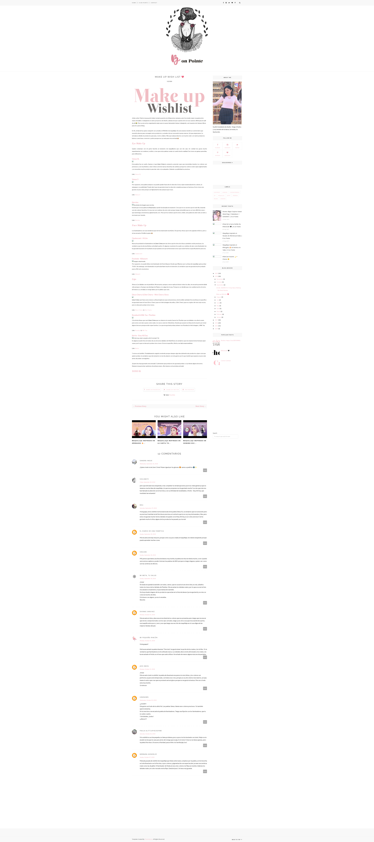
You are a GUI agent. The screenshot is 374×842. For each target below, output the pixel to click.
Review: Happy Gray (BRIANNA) (230, 340)
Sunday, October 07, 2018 (147, 757)
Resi (141, 505)
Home (134, 2)
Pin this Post (189, 389)
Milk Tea (144, 330)
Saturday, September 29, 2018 (148, 508)
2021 (216, 273)
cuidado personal (234, 192)
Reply (205, 470)
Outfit (228, 195)
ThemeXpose (149, 839)
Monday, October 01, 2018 (147, 614)
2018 (216, 276)
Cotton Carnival (226, 360)
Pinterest (217, 155)
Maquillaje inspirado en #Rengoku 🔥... (143, 442)
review (216, 198)
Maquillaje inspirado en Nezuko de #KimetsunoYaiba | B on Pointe (232, 235)
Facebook (217, 147)
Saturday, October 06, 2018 (147, 734)
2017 (216, 320)
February (219, 314)
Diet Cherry (148, 310)
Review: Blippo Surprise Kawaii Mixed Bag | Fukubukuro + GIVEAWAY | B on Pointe (232, 214)
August (219, 297)
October (219, 282)
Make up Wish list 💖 (222, 294)
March (218, 311)
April (218, 308)
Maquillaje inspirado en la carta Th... (169, 442)
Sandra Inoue (146, 461)
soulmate (144, 479)
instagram (227, 147)
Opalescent (138, 253)
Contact (154, 2)
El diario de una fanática (152, 531)
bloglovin (227, 155)
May (218, 306)
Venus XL (138, 174)
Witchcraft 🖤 (225, 350)
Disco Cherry (139, 310)
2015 (216, 326)
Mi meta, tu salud (148, 575)
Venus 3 (137, 195)
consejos (224, 192)
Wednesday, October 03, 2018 (148, 700)
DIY (215, 195)
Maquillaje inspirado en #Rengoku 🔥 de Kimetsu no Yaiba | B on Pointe (232, 247)
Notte (137, 348)
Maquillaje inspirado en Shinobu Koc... (194, 442)
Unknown (144, 697)
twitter (237, 147)
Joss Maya (144, 666)
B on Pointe (143, 2)
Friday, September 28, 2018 (147, 482)
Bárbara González (148, 754)
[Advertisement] (227, 400)
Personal (235, 195)
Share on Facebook (153, 389)
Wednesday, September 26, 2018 (149, 464)
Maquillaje (172, 395)
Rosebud (138, 330)
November (220, 279)
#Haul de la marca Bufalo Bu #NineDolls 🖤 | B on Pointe (232, 225)
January (219, 317)
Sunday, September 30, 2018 (148, 534)
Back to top (236, 839)
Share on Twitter (172, 389)
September (220, 285)
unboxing (223, 198)
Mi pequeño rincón (148, 637)
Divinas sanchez (147, 611)
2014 (216, 328)
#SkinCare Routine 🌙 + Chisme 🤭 (230, 258)
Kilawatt (137, 274)
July (218, 300)
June (218, 303)
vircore (143, 552)
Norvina (137, 220)
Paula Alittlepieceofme (151, 731)
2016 (216, 323)
